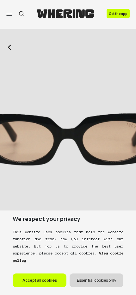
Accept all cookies (39, 280)
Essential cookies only (96, 280)
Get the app (118, 13)
